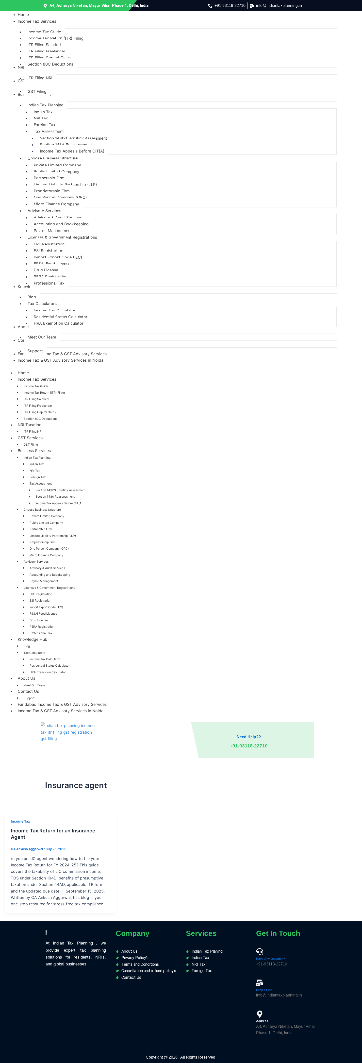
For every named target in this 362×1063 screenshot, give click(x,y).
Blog (27, 646)
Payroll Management (44, 581)
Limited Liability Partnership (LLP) (53, 536)
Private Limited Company (47, 516)
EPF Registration (41, 594)
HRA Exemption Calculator (48, 672)
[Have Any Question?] (259, 951)
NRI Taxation (29, 424)
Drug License (39, 620)
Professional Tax (41, 633)
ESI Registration (40, 600)
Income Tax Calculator (45, 659)
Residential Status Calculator (49, 665)
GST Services (30, 437)
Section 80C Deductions (40, 419)
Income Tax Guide (36, 386)
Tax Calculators (34, 653)
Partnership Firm (41, 529)
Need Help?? (249, 737)
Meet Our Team (34, 685)
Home (23, 372)
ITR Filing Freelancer (38, 405)
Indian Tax (37, 464)
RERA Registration (42, 626)
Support (29, 698)
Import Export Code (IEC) (46, 607)
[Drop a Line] (259, 982)
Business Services (34, 450)
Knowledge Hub (32, 639)
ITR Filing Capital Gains (40, 412)
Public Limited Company (46, 522)
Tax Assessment (41, 483)
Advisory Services (36, 561)
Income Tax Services (37, 379)
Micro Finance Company (46, 555)
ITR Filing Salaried (36, 399)
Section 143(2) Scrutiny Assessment (60, 490)
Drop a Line (264, 990)
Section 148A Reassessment (55, 496)
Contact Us (28, 691)
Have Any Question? (270, 959)
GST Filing (31, 444)
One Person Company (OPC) (49, 548)
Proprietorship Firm (42, 542)
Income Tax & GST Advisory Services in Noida (60, 710)
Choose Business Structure (42, 509)
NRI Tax (35, 470)
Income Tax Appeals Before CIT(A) (58, 503)
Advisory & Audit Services (47, 568)
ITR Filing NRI (33, 431)
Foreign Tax (38, 477)
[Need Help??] (249, 727)
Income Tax (20, 821)
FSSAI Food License (43, 613)
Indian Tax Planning (37, 457)
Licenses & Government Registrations (49, 588)
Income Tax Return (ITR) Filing (44, 392)
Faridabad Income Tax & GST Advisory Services (62, 704)
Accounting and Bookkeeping (50, 574)
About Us (26, 678)
